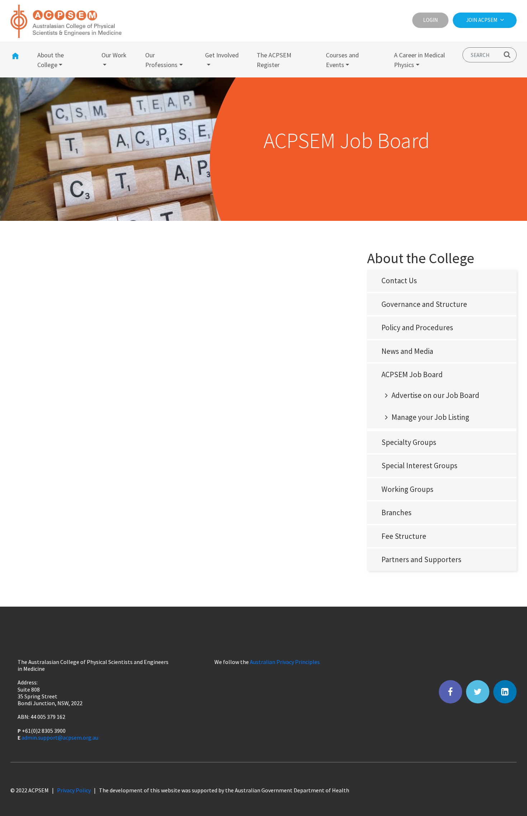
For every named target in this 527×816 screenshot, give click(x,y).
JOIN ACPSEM (482, 19)
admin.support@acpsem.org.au (60, 737)
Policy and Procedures (417, 327)
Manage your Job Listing (430, 417)
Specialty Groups (408, 442)
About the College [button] (50, 60)
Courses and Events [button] (342, 60)
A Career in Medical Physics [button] (419, 60)
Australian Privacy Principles (285, 661)
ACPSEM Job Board (412, 374)
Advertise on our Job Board (435, 395)
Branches (396, 512)
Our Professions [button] (161, 60)
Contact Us (399, 280)
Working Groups (407, 489)
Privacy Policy (74, 790)
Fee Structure (403, 536)
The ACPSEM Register (274, 60)
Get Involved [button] (222, 55)
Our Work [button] (114, 55)
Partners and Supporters (421, 559)
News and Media (407, 351)
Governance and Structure (424, 304)
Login (430, 19)
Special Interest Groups (419, 465)
